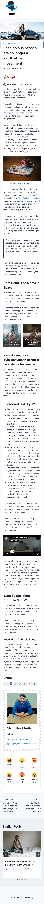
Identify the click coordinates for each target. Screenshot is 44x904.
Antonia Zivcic (12, 869)
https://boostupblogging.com (23, 744)
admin (8, 68)
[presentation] (22, 844)
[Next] (38, 854)
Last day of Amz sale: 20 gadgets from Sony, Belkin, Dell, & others (10, 805)
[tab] (17, 879)
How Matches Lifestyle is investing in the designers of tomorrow (32, 805)
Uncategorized (9, 44)
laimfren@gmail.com (19, 739)
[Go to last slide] (6, 854)
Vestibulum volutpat (31, 198)
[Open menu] (39, 9)
